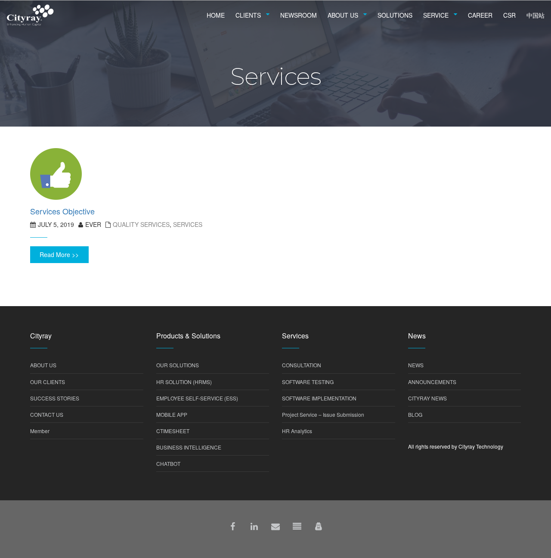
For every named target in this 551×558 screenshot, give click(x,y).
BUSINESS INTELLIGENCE (188, 447)
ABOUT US (43, 365)
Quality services (141, 224)
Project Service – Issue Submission (323, 414)
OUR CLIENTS (47, 381)
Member (40, 430)
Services (187, 224)
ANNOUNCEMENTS (432, 381)
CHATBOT (168, 463)
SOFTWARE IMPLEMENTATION (319, 398)
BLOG (415, 414)
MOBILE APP (171, 414)
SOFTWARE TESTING (308, 381)
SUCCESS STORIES (54, 398)
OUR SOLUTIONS (177, 365)
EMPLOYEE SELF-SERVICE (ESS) (197, 398)
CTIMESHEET (172, 430)
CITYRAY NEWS (427, 398)
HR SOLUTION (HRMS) (184, 381)
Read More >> (59, 254)
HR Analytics (297, 430)
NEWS (416, 365)
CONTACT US (46, 414)
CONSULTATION (301, 365)
